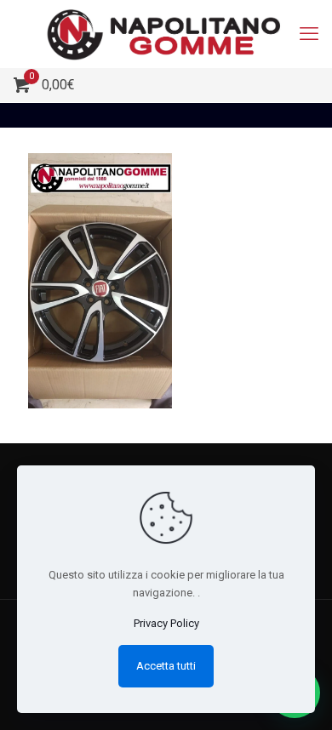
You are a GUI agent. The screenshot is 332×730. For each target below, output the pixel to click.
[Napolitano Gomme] (166, 34)
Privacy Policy (166, 623)
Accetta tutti (166, 665)
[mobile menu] (309, 34)
